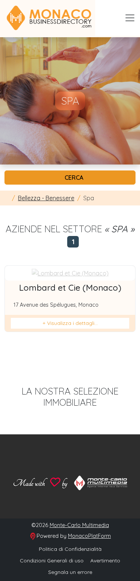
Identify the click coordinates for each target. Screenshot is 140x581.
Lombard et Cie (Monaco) (70, 287)
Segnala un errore (70, 572)
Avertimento (105, 560)
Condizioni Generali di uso (52, 560)
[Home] (6, 198)
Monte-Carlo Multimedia (79, 525)
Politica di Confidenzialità (70, 549)
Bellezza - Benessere (46, 198)
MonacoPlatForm (89, 536)
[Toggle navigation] (130, 18)
